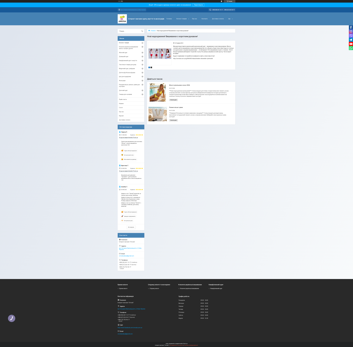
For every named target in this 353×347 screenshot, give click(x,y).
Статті (121, 107)
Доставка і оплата (218, 18)
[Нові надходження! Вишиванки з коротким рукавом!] (159, 53)
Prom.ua (185, 343)
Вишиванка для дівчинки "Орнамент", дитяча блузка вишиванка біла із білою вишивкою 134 (131, 177)
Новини (153, 30)
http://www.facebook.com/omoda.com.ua (130, 327)
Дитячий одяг (123, 90)
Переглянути (198, 5)
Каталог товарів (181, 18)
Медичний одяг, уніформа (127, 68)
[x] (151, 67)
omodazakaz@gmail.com (126, 256)
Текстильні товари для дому (127, 64)
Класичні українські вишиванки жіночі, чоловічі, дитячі (128, 47)
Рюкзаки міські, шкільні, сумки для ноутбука (129, 85)
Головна (169, 18)
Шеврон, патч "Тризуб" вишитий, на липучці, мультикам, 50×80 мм (131, 194)
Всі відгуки (131, 227)
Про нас (194, 18)
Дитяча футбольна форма (127, 72)
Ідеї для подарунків (125, 76)
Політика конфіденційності (191, 345)
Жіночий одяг (123, 52)
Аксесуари (122, 80)
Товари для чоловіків (125, 94)
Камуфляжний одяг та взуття (128, 60)
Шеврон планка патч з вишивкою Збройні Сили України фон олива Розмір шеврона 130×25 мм (130, 199)
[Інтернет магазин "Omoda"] (122, 18)
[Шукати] (142, 31)
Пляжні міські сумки (176, 107)
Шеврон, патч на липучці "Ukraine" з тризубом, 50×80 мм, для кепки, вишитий (131, 204)
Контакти (204, 18)
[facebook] (149, 67)
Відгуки (121, 115)
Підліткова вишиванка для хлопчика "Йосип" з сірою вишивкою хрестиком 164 (131, 143)
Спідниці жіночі (154, 288)
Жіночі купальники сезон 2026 (179, 85)
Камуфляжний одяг (216, 288)
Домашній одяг (123, 56)
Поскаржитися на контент (176, 345)
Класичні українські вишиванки (189, 288)
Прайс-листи (123, 99)
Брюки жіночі (123, 288)
